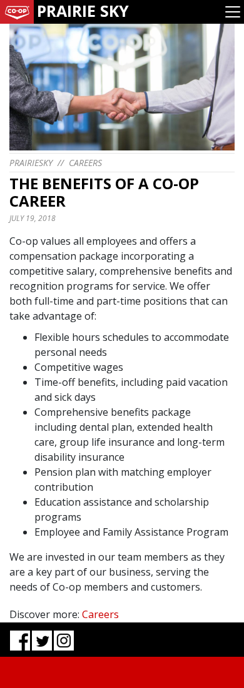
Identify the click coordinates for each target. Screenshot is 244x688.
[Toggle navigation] (232, 12)
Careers (85, 163)
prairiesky (31, 163)
